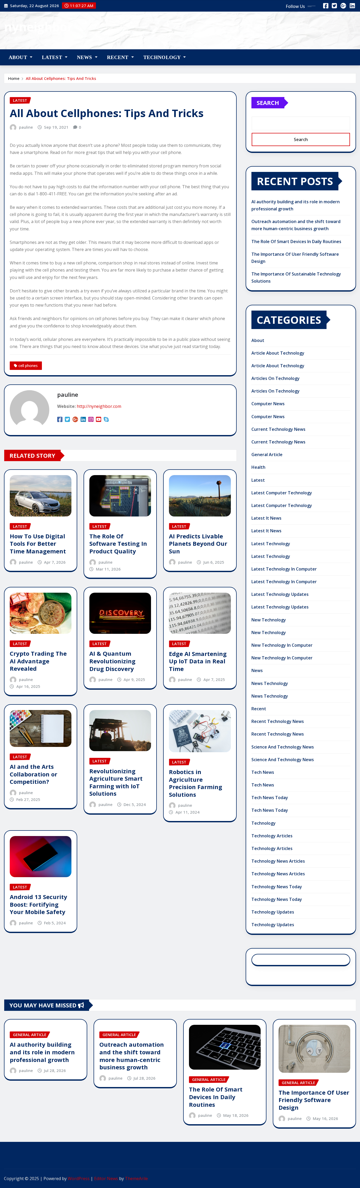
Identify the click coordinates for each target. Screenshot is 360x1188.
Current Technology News (278, 429)
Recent (118, 57)
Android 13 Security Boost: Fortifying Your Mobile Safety (38, 904)
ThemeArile (136, 1178)
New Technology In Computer (282, 645)
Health (258, 467)
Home (14, 78)
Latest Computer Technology (281, 493)
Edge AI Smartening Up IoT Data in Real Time (198, 661)
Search (268, 103)
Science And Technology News (282, 747)
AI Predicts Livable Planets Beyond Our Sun (198, 543)
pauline (26, 127)
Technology (162, 57)
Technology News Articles (278, 861)
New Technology (268, 620)
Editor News (106, 1178)
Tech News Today (269, 797)
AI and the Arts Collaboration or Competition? (33, 773)
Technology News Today (276, 887)
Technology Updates (272, 912)
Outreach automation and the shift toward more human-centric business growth (131, 1055)
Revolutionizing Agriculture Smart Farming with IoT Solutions (116, 782)
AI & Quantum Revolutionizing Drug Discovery (112, 660)
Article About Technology (277, 353)
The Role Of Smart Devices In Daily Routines (296, 241)
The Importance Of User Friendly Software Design (314, 1099)
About (18, 57)
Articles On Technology (275, 378)
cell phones (28, 365)
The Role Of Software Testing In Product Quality (118, 543)
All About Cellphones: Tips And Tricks (61, 78)
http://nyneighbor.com (99, 406)
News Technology (269, 683)
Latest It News (266, 518)
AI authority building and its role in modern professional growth (42, 1051)
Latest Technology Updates (280, 594)
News (85, 57)
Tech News (262, 772)
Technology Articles (272, 836)
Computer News (268, 404)
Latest (53, 57)
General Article (267, 454)
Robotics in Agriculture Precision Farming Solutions (195, 783)
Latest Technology (270, 544)
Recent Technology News (277, 721)
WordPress (79, 1178)
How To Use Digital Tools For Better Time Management (38, 543)
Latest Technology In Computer (284, 569)
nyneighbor (38, 26)
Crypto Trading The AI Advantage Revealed (38, 660)
